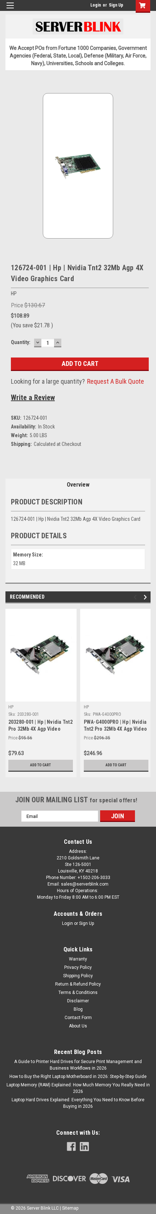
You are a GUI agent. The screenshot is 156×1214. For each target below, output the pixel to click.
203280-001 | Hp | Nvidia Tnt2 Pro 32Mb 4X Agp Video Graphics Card (40, 729)
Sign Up (116, 5)
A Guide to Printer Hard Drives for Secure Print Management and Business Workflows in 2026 (78, 1065)
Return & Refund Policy (78, 984)
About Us (78, 1026)
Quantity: (20, 342)
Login (95, 5)
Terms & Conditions (78, 992)
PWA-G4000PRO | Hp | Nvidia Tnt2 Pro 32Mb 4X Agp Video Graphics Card (115, 729)
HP (11, 707)
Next (146, 597)
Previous (136, 597)
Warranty (78, 959)
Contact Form (78, 1017)
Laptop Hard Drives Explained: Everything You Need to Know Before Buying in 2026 (78, 1103)
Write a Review (33, 397)
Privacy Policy (78, 967)
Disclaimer (78, 1000)
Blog (78, 1009)
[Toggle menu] (10, 10)
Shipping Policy (78, 975)
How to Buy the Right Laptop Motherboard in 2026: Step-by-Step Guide (78, 1076)
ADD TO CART (40, 765)
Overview (78, 484)
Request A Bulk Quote (115, 381)
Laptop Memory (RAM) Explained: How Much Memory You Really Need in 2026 (78, 1088)
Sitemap (70, 1208)
